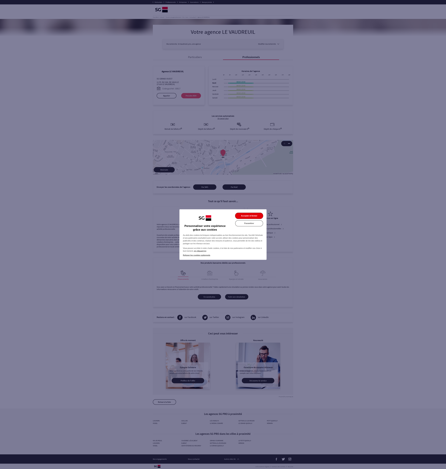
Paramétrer (249, 223)
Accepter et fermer (249, 216)
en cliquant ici (200, 251)
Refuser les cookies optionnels (196, 255)
